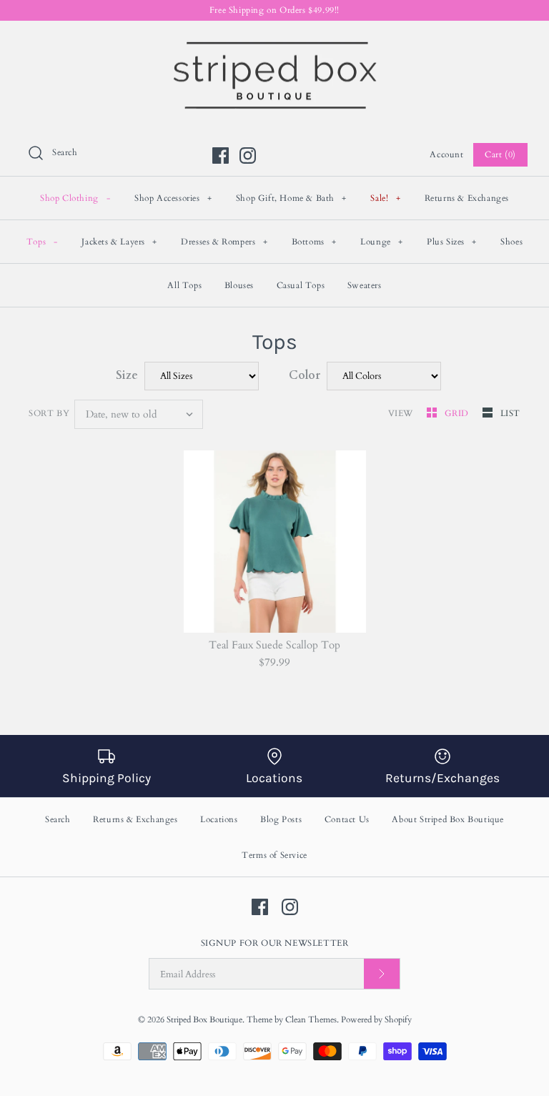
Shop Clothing (75, 198)
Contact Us (347, 819)
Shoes (511, 241)
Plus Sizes (452, 241)
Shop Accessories (173, 198)
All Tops (184, 285)
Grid (458, 413)
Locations (218, 819)
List (510, 413)
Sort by (49, 413)
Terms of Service (274, 855)
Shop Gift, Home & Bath (291, 198)
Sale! (385, 198)
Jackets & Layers (119, 241)
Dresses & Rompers (224, 241)
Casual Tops (301, 285)
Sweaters (364, 285)
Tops (42, 241)
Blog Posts (281, 819)
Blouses (239, 285)
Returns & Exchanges (467, 198)
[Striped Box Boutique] (274, 43)
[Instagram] (247, 155)
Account (446, 154)
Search (58, 819)
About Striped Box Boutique (448, 819)
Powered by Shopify (376, 1019)
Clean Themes (311, 1019)
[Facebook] (220, 155)
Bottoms (314, 241)
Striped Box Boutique (204, 1019)
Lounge (381, 241)
